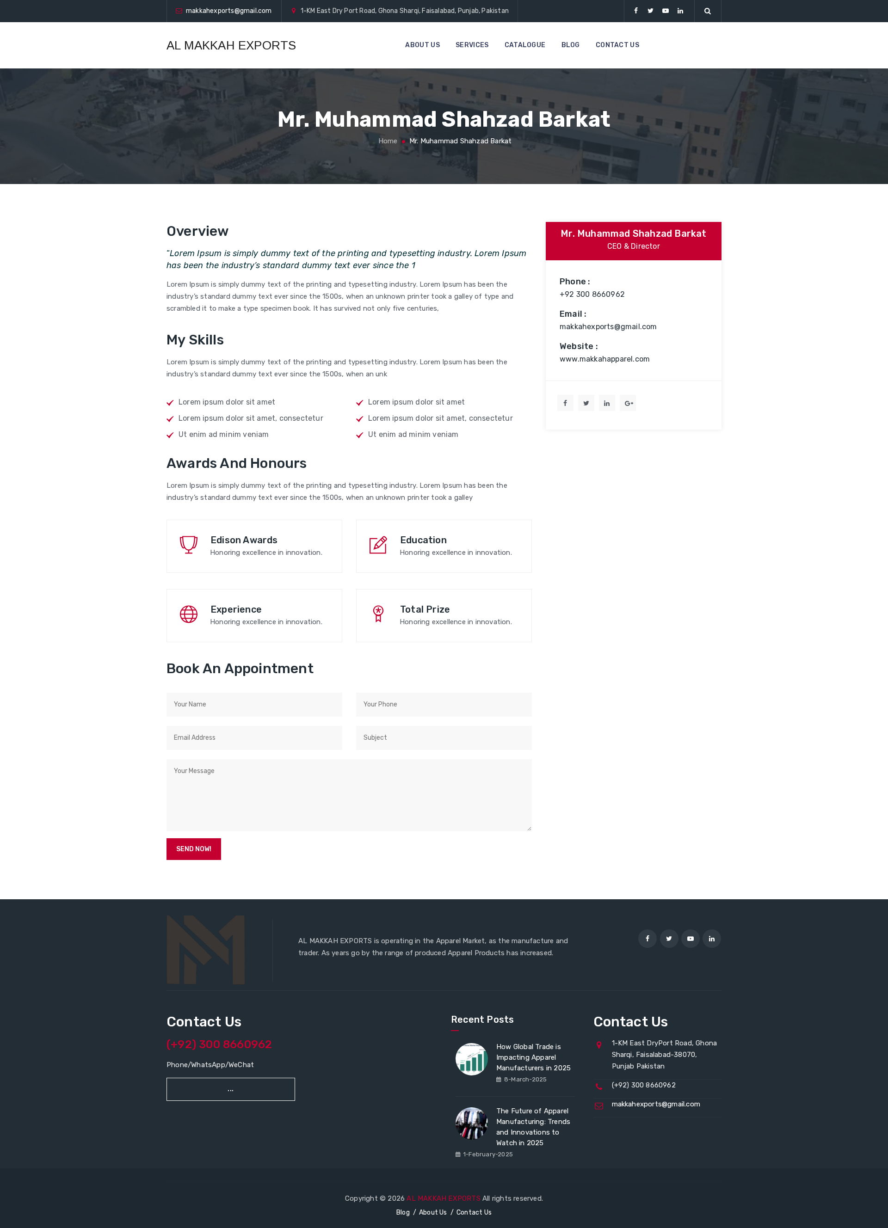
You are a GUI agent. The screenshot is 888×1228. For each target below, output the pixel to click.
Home (386, 141)
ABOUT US (422, 45)
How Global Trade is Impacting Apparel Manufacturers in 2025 (533, 1057)
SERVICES (472, 45)
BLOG (570, 45)
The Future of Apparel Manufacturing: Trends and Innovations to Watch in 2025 (533, 1127)
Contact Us (474, 1212)
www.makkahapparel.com (605, 359)
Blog (403, 1212)
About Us (433, 1212)
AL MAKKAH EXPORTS (231, 45)
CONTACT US (617, 45)
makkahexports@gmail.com (229, 11)
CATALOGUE (525, 45)
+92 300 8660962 (592, 294)
